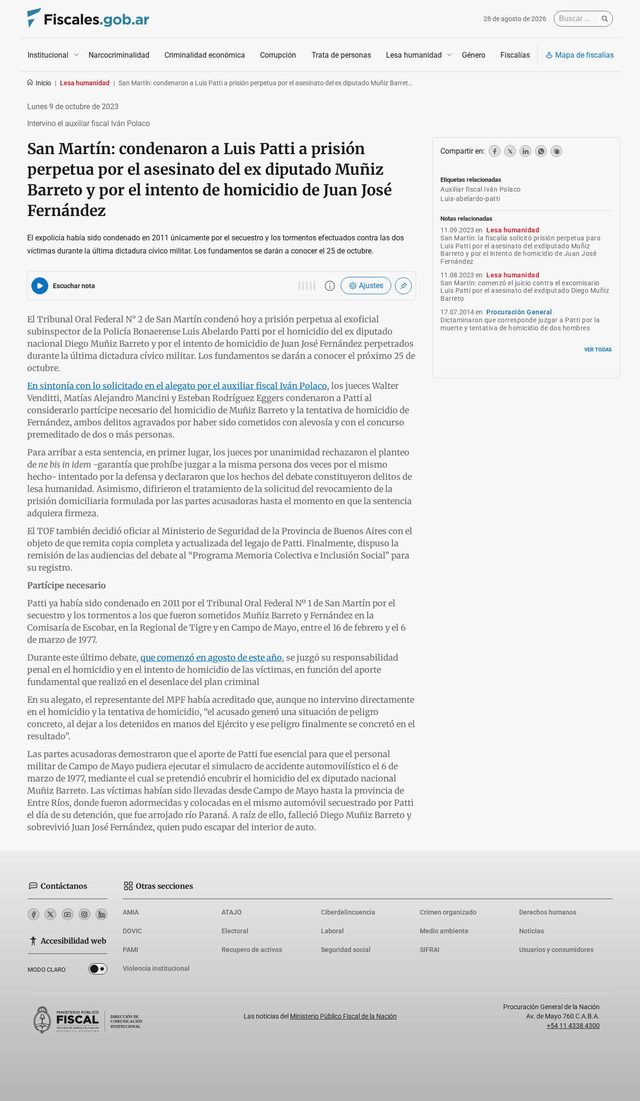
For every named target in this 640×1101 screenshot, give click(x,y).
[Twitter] (50, 914)
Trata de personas (341, 55)
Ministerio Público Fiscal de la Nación (343, 1016)
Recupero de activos (252, 949)
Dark (98, 971)
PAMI (130, 949)
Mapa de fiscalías (584, 55)
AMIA (131, 912)
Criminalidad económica (204, 55)
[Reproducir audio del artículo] (39, 285)
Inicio (43, 83)
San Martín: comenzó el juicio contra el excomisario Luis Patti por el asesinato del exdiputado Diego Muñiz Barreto (524, 291)
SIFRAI (429, 949)
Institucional (48, 55)
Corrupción (278, 55)
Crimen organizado (448, 912)
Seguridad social (346, 949)
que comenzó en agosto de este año (211, 657)
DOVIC (132, 931)
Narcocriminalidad (119, 55)
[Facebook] (33, 914)
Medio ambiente (444, 931)
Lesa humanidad (414, 55)
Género (473, 55)
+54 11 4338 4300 (573, 1025)
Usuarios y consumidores (556, 949)
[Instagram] (84, 914)
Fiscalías (515, 55)
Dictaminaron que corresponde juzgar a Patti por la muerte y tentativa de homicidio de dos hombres (520, 324)
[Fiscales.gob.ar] (88, 19)
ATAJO (232, 912)
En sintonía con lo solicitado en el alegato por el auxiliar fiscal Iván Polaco (177, 385)
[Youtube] (68, 914)
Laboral (332, 931)
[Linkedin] (101, 914)
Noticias (531, 931)
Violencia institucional (156, 968)
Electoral (235, 931)
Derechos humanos (547, 912)
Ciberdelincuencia (348, 912)
